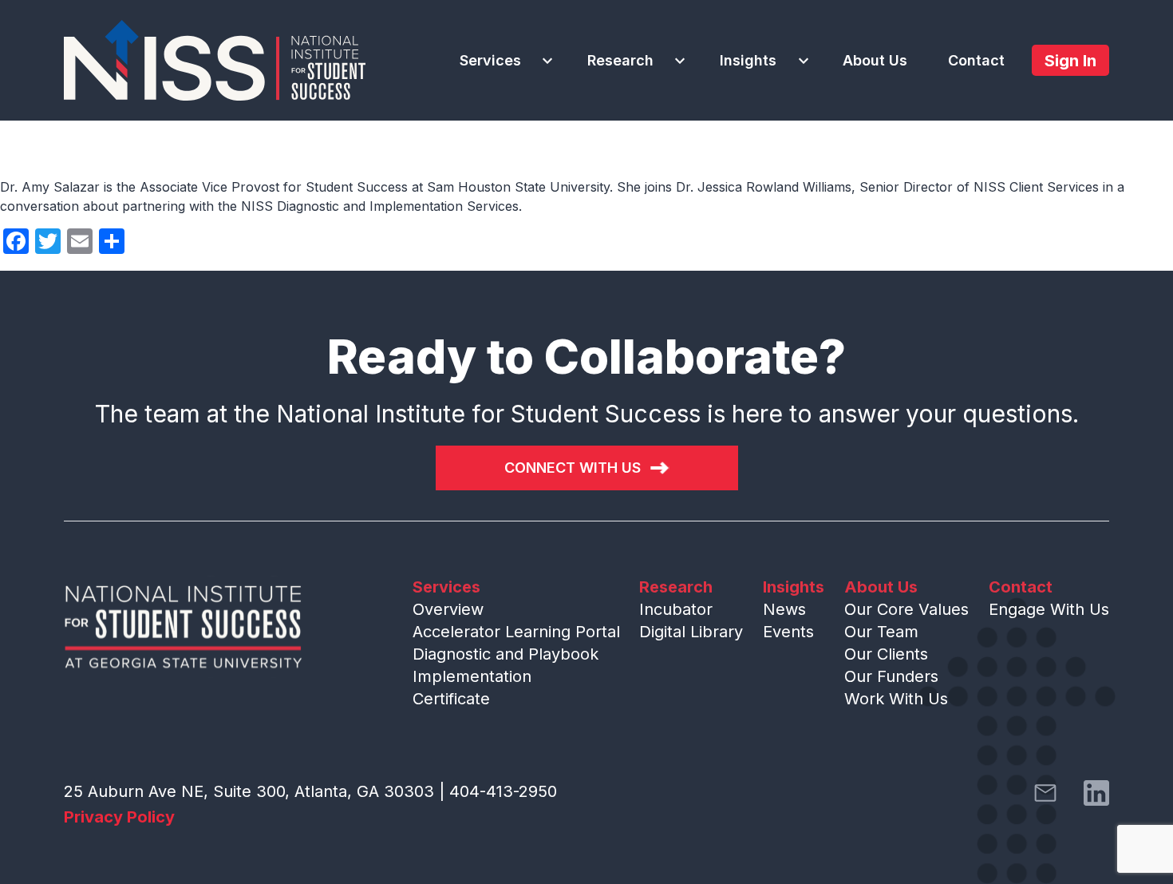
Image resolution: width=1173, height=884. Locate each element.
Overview (448, 609)
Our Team (881, 631)
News (784, 609)
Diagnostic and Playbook (505, 654)
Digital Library (691, 631)
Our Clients (886, 654)
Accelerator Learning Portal (516, 631)
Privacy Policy (119, 817)
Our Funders (891, 676)
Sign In (1070, 60)
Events (788, 631)
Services (490, 60)
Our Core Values (906, 609)
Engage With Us (1049, 609)
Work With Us (896, 698)
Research (620, 60)
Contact (976, 60)
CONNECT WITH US (572, 467)
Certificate (451, 698)
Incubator (676, 609)
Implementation (472, 676)
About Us (875, 60)
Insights (748, 60)
